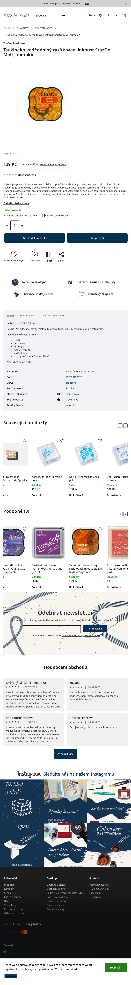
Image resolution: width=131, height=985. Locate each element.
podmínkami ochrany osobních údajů (81, 635)
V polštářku (72, 399)
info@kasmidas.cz (98, 884)
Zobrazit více (65, 754)
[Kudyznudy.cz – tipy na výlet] (65, 953)
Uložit (58, 266)
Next (126, 425)
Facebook (94, 892)
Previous (120, 425)
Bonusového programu (53, 164)
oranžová (71, 382)
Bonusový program (57, 897)
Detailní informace (16, 203)
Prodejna (9, 884)
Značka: (14, 43)
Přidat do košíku (37, 238)
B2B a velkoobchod (14, 913)
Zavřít (60, 270)
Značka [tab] (53, 315)
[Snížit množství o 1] (6, 225)
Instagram (95, 897)
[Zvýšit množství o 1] (22, 225)
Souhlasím (116, 967)
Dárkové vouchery (57, 905)
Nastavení (11, 976)
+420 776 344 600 (99, 888)
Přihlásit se (95, 628)
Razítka (70, 388)
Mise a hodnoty (12, 897)
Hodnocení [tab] (27, 315)
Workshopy (10, 905)
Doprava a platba (56, 884)
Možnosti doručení (58, 215)
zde (76, 969)
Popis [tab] (10, 315)
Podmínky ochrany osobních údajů (65, 892)
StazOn (33, 334)
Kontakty (9, 888)
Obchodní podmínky (57, 888)
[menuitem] (42, 15)
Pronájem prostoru (14, 909)
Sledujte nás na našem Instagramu (79, 774)
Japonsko (71, 405)
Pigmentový (72, 394)
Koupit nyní (97, 238)
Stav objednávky (55, 909)
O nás (7, 892)
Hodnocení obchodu (65, 667)
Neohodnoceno (27, 175)
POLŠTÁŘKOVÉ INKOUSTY (80, 371)
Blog (6, 901)
